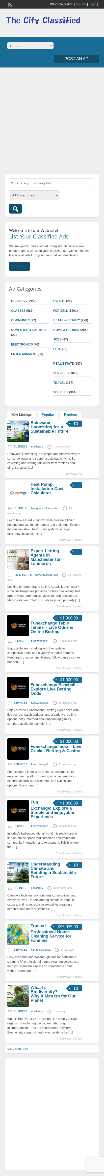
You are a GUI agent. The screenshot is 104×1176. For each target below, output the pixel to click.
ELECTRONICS (22, 344)
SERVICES (61, 373)
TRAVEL (59, 383)
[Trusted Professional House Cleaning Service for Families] (18, 944)
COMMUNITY (20, 320)
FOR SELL (60, 311)
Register (80, 4)
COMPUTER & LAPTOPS (28, 330)
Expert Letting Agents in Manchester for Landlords (46, 557)
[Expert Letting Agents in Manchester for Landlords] (18, 569)
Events (59, 301)
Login (92, 4)
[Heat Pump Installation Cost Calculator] (18, 502)
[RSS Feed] (9, 4)
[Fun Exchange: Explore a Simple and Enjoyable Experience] (18, 820)
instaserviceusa (40, 949)
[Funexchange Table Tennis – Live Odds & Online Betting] (18, 635)
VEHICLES (60, 392)
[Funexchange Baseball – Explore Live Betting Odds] (18, 697)
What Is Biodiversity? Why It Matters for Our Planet (53, 994)
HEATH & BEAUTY (66, 320)
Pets (57, 349)
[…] (30, 467)
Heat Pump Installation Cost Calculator (47, 488)
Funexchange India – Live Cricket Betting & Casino (56, 748)
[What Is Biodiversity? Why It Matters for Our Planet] (18, 1006)
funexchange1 (39, 640)
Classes (18, 311)
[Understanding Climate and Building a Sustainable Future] (18, 882)
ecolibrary (37, 446)
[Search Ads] (15, 209)
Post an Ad (76, 59)
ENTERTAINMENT (24, 354)
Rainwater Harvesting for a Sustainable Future (49, 427)
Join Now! (19, 266)
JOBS (57, 339)
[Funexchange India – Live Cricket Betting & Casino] (18, 758)
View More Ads (17, 1049)
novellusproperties (46, 574)
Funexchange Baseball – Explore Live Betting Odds (55, 689)
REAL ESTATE (63, 363)
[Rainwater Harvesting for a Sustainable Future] (18, 441)
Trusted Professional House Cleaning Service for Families (51, 933)
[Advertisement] (52, 120)
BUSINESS (19, 301)
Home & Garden (66, 330)
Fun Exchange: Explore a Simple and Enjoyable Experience (52, 809)
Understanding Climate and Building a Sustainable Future (53, 870)
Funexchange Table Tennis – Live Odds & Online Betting (52, 627)
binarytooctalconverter (45, 508)
